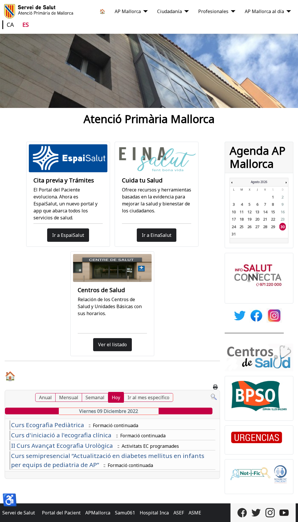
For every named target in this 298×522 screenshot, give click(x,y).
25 (242, 226)
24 (234, 226)
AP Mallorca (128, 11)
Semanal (95, 397)
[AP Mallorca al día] (287, 11)
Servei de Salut (18, 512)
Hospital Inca (154, 512)
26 (249, 226)
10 (234, 211)
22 (273, 219)
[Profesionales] (231, 11)
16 (283, 211)
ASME (195, 512)
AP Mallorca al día (264, 11)
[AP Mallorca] (144, 11)
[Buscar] (214, 396)
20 (257, 219)
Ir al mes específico (148, 397)
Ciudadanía (169, 11)
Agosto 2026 (259, 182)
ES (25, 25)
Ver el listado (112, 344)
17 (234, 219)
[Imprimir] (216, 387)
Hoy (116, 397)
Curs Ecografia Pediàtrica (47, 425)
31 (234, 234)
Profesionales (213, 11)
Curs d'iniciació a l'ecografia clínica (61, 435)
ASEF (178, 512)
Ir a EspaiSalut (68, 235)
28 (265, 226)
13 (257, 211)
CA (10, 25)
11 (242, 211)
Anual (45, 397)
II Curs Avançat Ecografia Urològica (62, 445)
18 (242, 219)
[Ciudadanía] (185, 11)
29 (273, 226)
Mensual (68, 397)
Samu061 (125, 512)
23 (283, 219)
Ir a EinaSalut (156, 235)
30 (283, 226)
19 (249, 219)
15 (273, 211)
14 (265, 211)
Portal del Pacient (61, 512)
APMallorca (97, 512)
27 (257, 226)
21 (265, 219)
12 (249, 211)
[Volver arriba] (287, 511)
